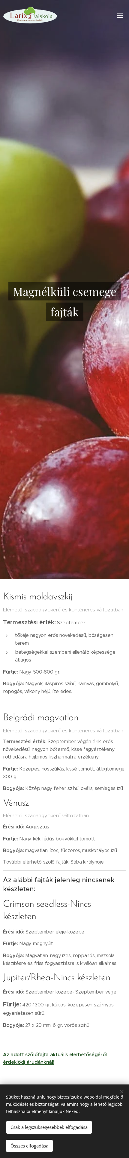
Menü (120, 15)
